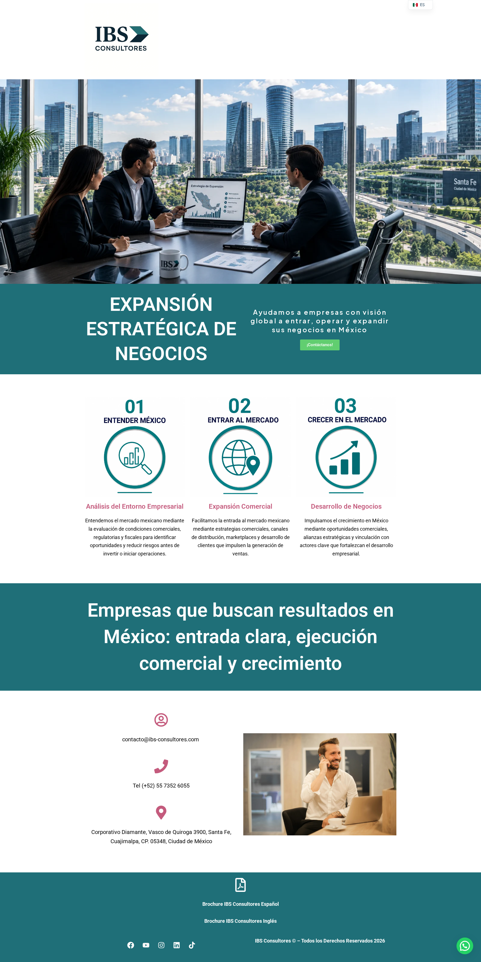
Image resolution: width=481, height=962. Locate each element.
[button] (465, 946)
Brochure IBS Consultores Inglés (240, 921)
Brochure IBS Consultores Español (240, 904)
